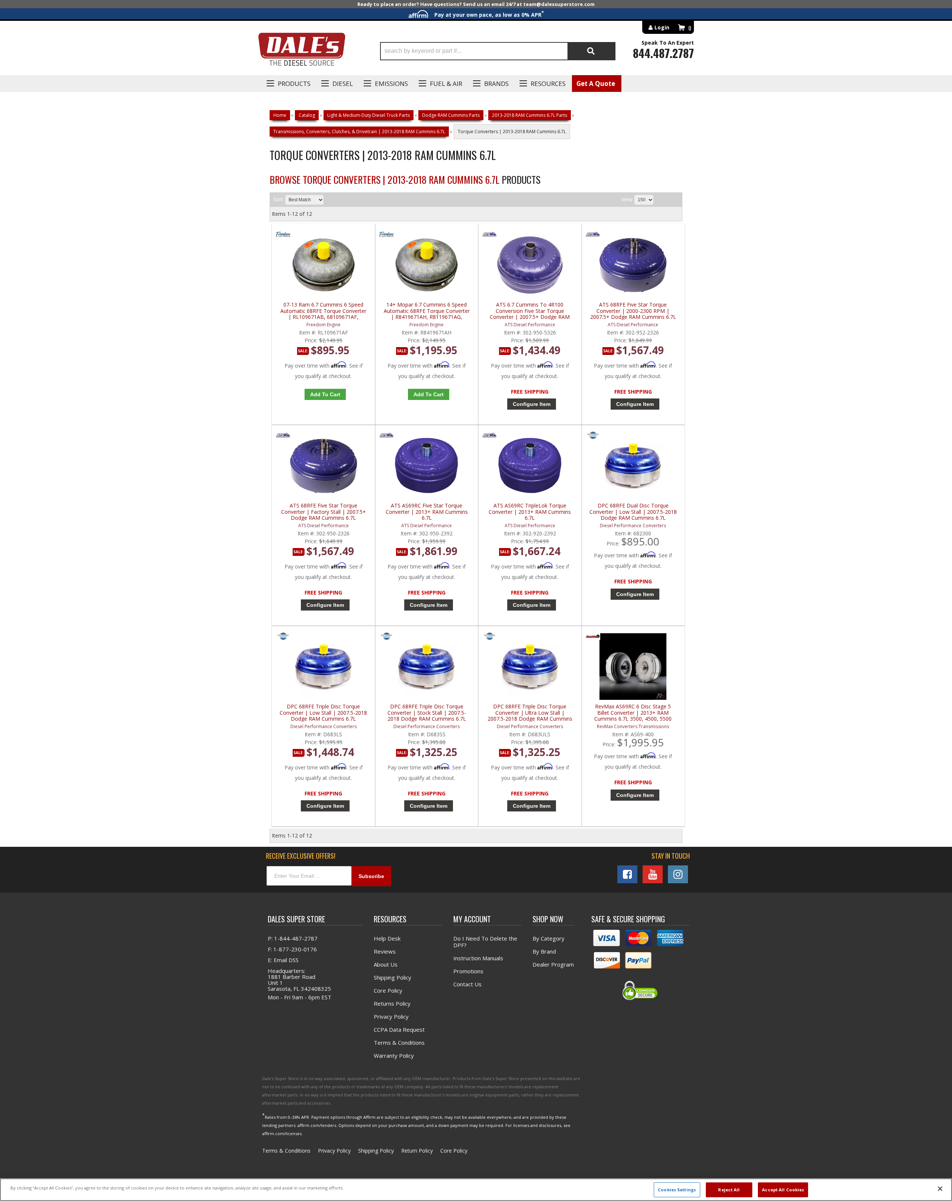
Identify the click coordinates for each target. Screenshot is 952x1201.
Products (294, 83)
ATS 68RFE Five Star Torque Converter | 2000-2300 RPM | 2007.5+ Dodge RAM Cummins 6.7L (633, 311)
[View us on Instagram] (678, 874)
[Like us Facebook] (627, 874)
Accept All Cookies (783, 1189)
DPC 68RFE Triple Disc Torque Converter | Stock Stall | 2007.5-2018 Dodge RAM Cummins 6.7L (426, 713)
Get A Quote (595, 83)
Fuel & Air (446, 83)
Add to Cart (325, 394)
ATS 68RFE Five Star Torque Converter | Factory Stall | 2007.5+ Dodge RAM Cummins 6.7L (323, 512)
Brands (496, 83)
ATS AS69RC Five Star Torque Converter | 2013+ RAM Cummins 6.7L (427, 512)
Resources (548, 83)
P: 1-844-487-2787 (293, 938)
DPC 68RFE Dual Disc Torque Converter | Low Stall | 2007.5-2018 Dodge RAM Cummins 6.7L (633, 512)
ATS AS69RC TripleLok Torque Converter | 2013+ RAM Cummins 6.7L (530, 512)
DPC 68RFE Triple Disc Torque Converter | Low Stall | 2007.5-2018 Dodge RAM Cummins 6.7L (323, 713)
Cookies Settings (677, 1189)
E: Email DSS (283, 960)
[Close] (940, 1189)
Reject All (729, 1189)
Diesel (342, 83)
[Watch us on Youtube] (653, 874)
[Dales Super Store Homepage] (301, 51)
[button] (497, 51)
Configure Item (531, 404)
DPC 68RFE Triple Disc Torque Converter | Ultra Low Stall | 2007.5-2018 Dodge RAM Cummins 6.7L (530, 713)
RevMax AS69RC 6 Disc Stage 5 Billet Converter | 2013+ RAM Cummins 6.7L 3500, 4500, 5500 (633, 713)
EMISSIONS (391, 83)
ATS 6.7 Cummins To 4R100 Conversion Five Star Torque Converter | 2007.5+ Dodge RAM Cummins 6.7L (530, 311)
